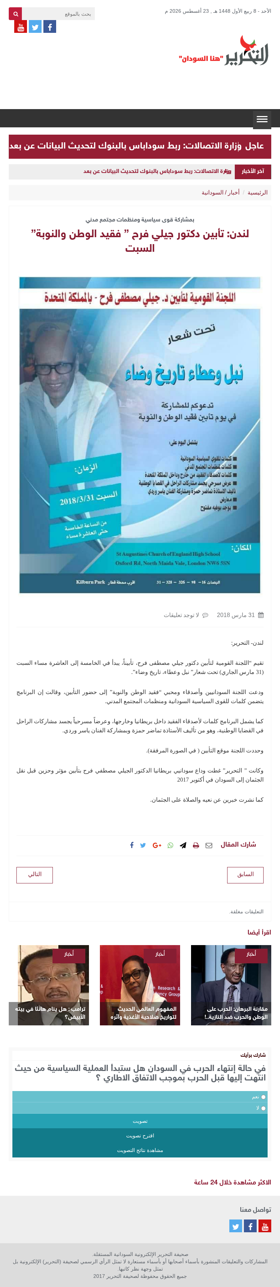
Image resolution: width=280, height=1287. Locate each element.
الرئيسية (258, 192)
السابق (245, 874)
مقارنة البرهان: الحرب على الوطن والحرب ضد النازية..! (236, 1013)
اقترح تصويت (140, 1135)
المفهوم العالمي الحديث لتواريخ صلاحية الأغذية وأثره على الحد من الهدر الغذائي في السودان (141, 1014)
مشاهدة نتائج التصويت (140, 1150)
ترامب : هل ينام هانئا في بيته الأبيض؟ (50, 1013)
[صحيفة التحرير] (223, 50)
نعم (255, 1096)
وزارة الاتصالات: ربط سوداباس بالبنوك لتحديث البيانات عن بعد (125, 146)
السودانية (212, 192)
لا (257, 1108)
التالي (35, 874)
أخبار (234, 192)
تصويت (140, 1121)
